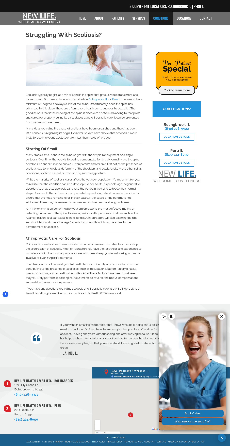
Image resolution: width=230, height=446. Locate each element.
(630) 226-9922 (177, 129)
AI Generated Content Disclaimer (186, 442)
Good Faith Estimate (155, 442)
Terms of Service (133, 442)
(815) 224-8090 (177, 155)
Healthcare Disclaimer (77, 442)
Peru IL (199, 6)
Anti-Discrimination (52, 442)
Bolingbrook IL (179, 6)
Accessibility (33, 442)
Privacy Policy (114, 442)
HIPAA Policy (98, 442)
